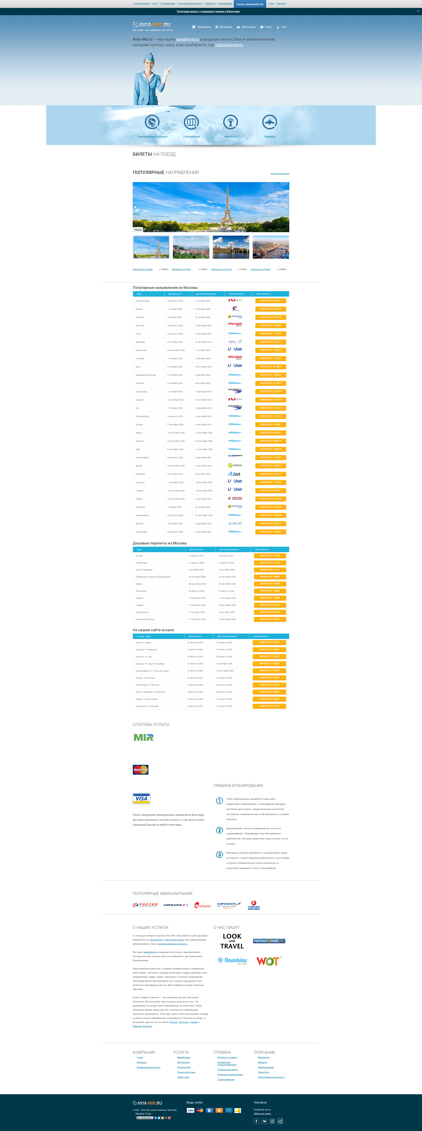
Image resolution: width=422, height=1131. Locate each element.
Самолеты (269, 136)
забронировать (229, 45)
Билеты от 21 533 (270, 358)
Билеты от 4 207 (269, 555)
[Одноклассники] (162, 1117)
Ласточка (184, 1022)
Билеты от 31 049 (270, 507)
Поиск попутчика (141, 3)
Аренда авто (184, 1067)
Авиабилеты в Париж (143, 269)
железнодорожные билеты (172, 943)
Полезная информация (230, 1074)
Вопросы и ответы (227, 1057)
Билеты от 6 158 (270, 424)
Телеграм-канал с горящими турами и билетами (208, 11)
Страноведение (167, 3)
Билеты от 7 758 (269, 598)
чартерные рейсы (174, 939)
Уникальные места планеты (152, 136)
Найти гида (183, 1077)
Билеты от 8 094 (270, 490)
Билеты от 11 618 (270, 482)
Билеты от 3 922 (269, 642)
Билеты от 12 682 (270, 375)
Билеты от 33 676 (270, 474)
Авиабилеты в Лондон (221, 269)
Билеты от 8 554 (269, 619)
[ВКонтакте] (155, 1117)
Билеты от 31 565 (270, 399)
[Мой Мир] (166, 1117)
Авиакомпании (225, 3)
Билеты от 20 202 (270, 309)
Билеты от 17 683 (270, 531)
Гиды (154, 3)
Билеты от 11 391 (270, 416)
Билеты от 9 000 (269, 699)
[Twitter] (159, 1117)
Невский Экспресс (142, 1026)
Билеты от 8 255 (269, 684)
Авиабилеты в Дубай (260, 269)
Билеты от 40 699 (270, 523)
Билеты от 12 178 (270, 457)
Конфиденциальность (148, 1067)
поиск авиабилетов (250, 4)
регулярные (156, 939)
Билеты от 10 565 (270, 449)
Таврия (194, 1022)
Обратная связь (262, 1113)
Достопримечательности (190, 3)
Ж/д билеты (183, 1062)
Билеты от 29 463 (270, 342)
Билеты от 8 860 (269, 692)
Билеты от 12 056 (270, 350)
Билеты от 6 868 (269, 576)
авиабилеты (187, 39)
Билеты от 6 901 (270, 432)
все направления (280, 173)
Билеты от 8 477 (269, 612)
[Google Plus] (169, 1117)
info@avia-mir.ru (262, 1109)
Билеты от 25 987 (270, 441)
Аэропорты (210, 3)
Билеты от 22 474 (270, 391)
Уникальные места (228, 1069)
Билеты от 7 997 (269, 677)
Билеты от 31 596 (270, 408)
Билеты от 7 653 (269, 663)
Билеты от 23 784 (270, 317)
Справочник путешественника (227, 1063)
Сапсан (173, 1022)
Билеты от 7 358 (269, 591)
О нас (271, 3)
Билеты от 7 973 (269, 670)
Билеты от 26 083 (270, 465)
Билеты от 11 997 (270, 333)
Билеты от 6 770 (269, 562)
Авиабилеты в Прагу (181, 269)
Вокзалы (262, 1062)
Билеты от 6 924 (269, 583)
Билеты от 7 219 (269, 656)
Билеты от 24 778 (270, 383)
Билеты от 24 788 (270, 366)
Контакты (281, 3)
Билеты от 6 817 (269, 569)
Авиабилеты (183, 1057)
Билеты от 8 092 (269, 605)
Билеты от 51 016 (270, 498)
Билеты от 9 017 (269, 706)
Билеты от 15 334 (270, 515)
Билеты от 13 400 (270, 325)
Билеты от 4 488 (269, 649)
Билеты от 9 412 (270, 300)
